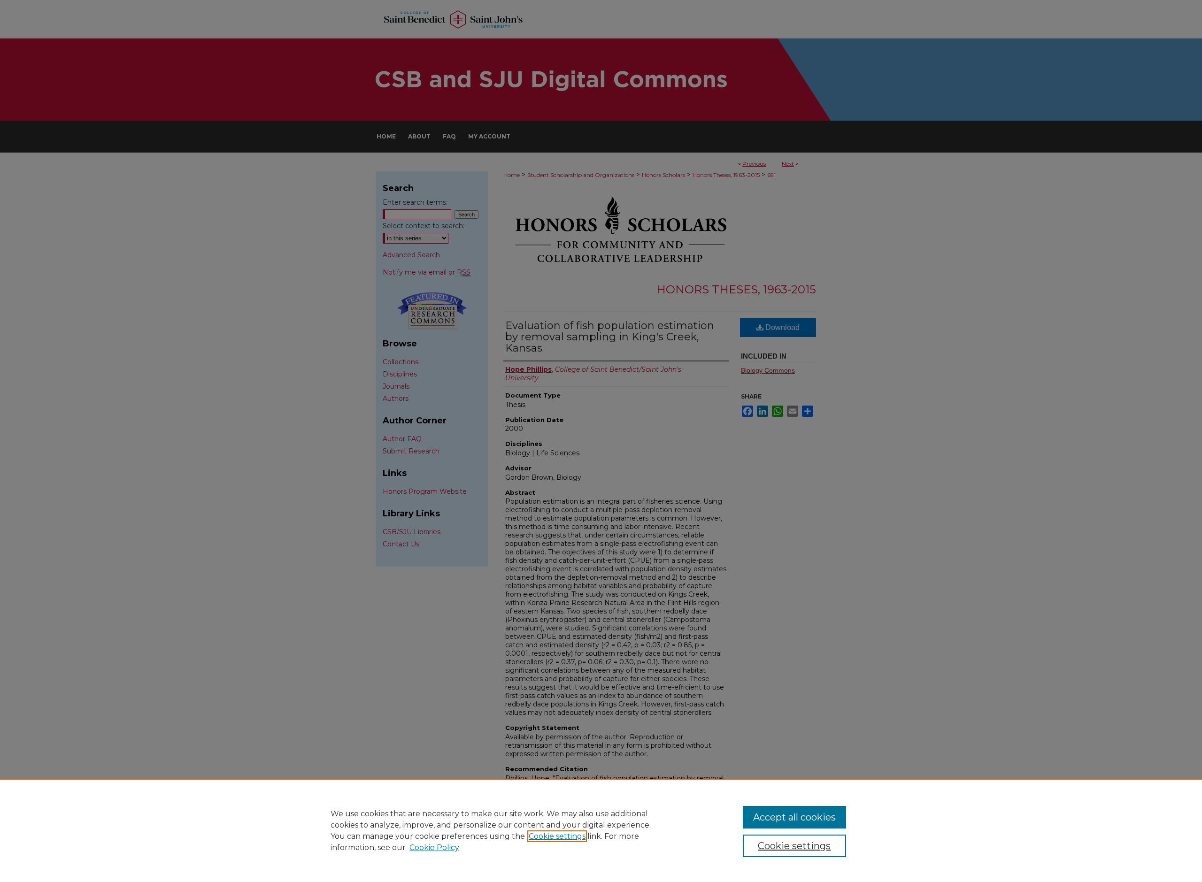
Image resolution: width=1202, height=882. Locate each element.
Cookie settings (557, 836)
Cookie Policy (434, 847)
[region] (601, 830)
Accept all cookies (794, 817)
